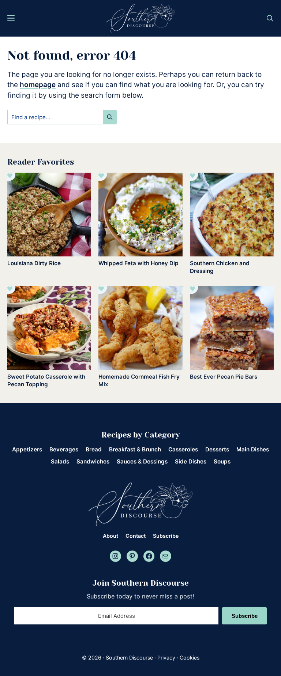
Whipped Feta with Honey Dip (138, 263)
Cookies (189, 657)
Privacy (166, 657)
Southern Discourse (129, 657)
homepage (38, 84)
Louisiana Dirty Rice (34, 263)
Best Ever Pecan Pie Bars (223, 376)
